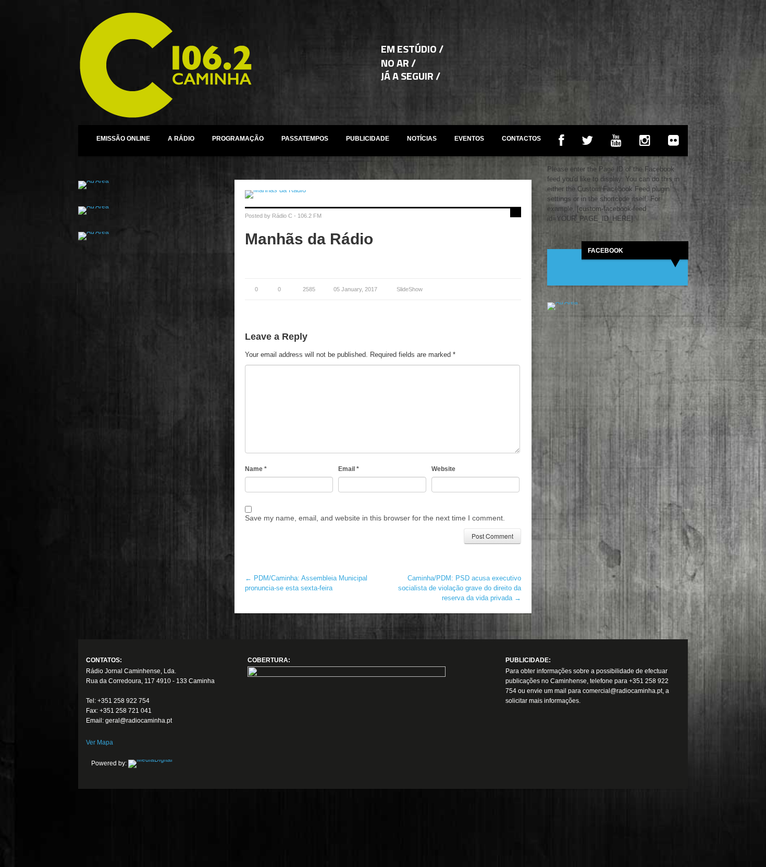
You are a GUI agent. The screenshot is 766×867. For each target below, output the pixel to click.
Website (443, 469)
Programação (238, 138)
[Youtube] (552, 754)
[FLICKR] (673, 140)
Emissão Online (123, 138)
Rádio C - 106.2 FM (297, 216)
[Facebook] (513, 754)
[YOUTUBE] (616, 140)
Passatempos (304, 138)
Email (348, 469)
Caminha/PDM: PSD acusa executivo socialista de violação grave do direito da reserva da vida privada (459, 588)
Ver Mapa (99, 742)
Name (256, 469)
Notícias (422, 138)
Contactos (521, 138)
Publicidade (367, 138)
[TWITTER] (587, 140)
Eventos (469, 138)
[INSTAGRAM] (644, 140)
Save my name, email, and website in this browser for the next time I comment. (375, 518)
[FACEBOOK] (561, 140)
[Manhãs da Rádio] (383, 194)
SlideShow (410, 289)
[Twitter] (533, 754)
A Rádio (181, 138)
